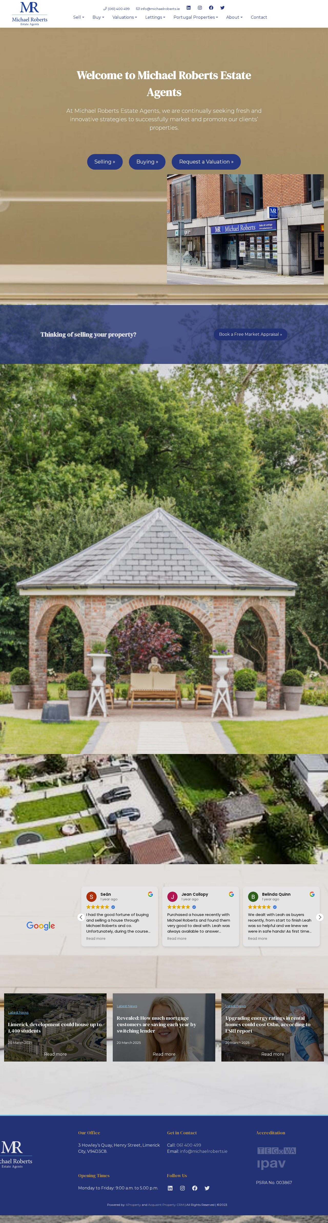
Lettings (153, 17)
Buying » (147, 162)
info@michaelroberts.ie (160, 9)
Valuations (123, 17)
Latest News (18, 1012)
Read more (55, 1054)
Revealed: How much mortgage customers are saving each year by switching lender (156, 1024)
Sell (77, 17)
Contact (259, 17)
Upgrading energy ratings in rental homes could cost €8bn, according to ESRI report (268, 1024)
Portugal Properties (194, 17)
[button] (320, 917)
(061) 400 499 (118, 9)
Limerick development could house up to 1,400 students (55, 1027)
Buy (97, 17)
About (232, 17)
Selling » (104, 162)
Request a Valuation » (206, 162)
